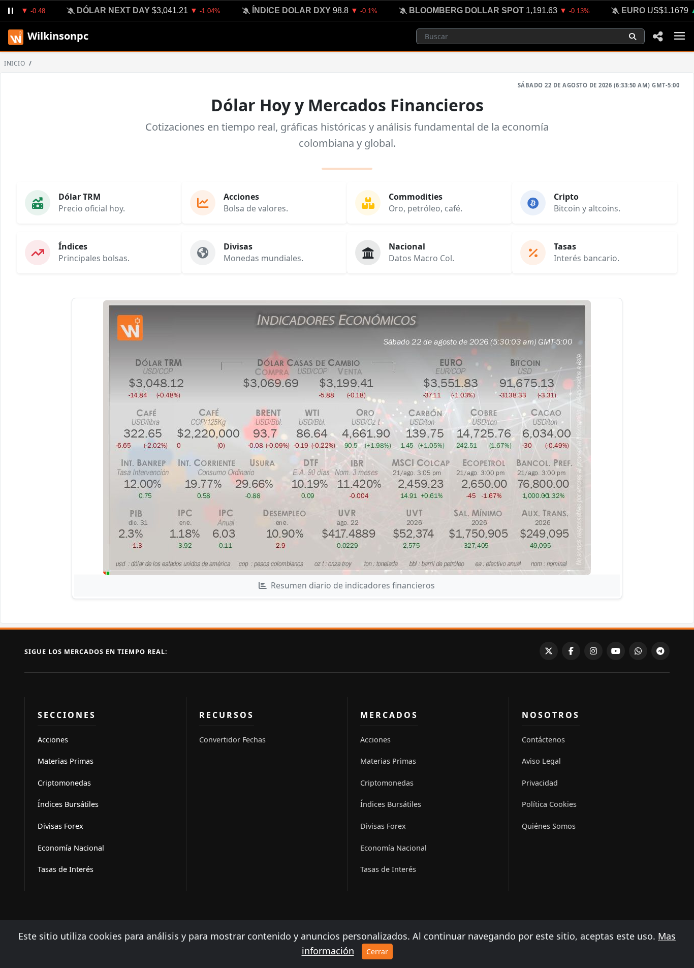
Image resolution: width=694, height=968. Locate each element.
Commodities (416, 196)
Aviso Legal (541, 761)
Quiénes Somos (549, 826)
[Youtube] (616, 651)
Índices (72, 246)
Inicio (14, 63)
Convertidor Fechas (232, 739)
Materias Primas (65, 761)
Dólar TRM (79, 196)
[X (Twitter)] (549, 651)
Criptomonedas (64, 783)
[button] (658, 36)
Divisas (238, 246)
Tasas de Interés (65, 869)
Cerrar (377, 951)
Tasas (565, 246)
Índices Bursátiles (68, 804)
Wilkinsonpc (57, 36)
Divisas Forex (60, 826)
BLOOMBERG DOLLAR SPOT (456, 10)
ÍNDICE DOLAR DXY (281, 10)
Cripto (566, 196)
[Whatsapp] (638, 651)
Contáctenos (543, 739)
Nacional (407, 246)
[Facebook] (571, 651)
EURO (623, 10)
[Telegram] (660, 651)
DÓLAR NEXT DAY (103, 10)
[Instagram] (593, 651)
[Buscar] (632, 36)
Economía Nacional (71, 848)
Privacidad (540, 783)
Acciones (241, 196)
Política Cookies (549, 804)
